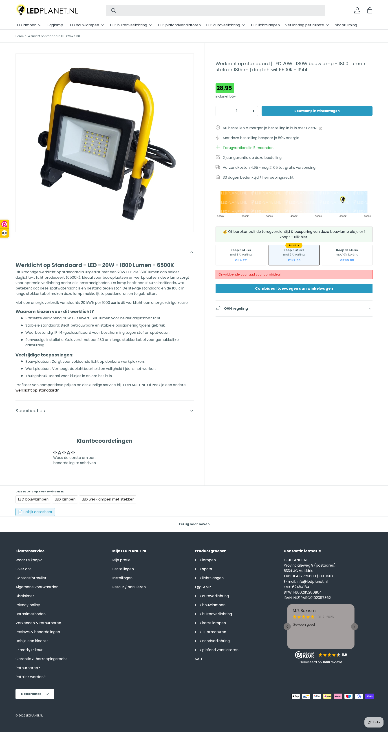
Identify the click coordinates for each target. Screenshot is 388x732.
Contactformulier (30, 578)
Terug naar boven (194, 524)
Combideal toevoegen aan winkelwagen (294, 288)
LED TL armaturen (210, 631)
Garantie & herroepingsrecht (41, 658)
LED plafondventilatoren (179, 25)
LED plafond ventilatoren (216, 649)
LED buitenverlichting (128, 25)
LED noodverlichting (212, 640)
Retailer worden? (30, 676)
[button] (370, 10)
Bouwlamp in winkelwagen (317, 111)
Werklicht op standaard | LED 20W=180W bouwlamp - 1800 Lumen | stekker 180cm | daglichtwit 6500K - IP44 (55, 36)
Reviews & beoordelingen (37, 631)
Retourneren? (27, 667)
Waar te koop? (28, 560)
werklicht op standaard (36, 390)
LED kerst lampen (210, 622)
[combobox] (215, 10)
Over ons (23, 569)
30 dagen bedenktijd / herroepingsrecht (258, 177)
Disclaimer (24, 596)
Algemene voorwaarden (36, 587)
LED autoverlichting (223, 25)
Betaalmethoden (30, 613)
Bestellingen (123, 569)
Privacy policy (27, 604)
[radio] (241, 255)
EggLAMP (203, 587)
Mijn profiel (121, 560)
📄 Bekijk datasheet (35, 511)
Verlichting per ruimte (304, 25)
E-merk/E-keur (29, 649)
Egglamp (55, 25)
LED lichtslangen (265, 25)
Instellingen (122, 578)
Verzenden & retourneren (38, 622)
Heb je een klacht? (31, 640)
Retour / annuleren (129, 587)
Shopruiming (346, 25)
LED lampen (25, 25)
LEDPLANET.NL (34, 715)
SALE (199, 658)
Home (19, 36)
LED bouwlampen (83, 25)
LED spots (203, 569)
